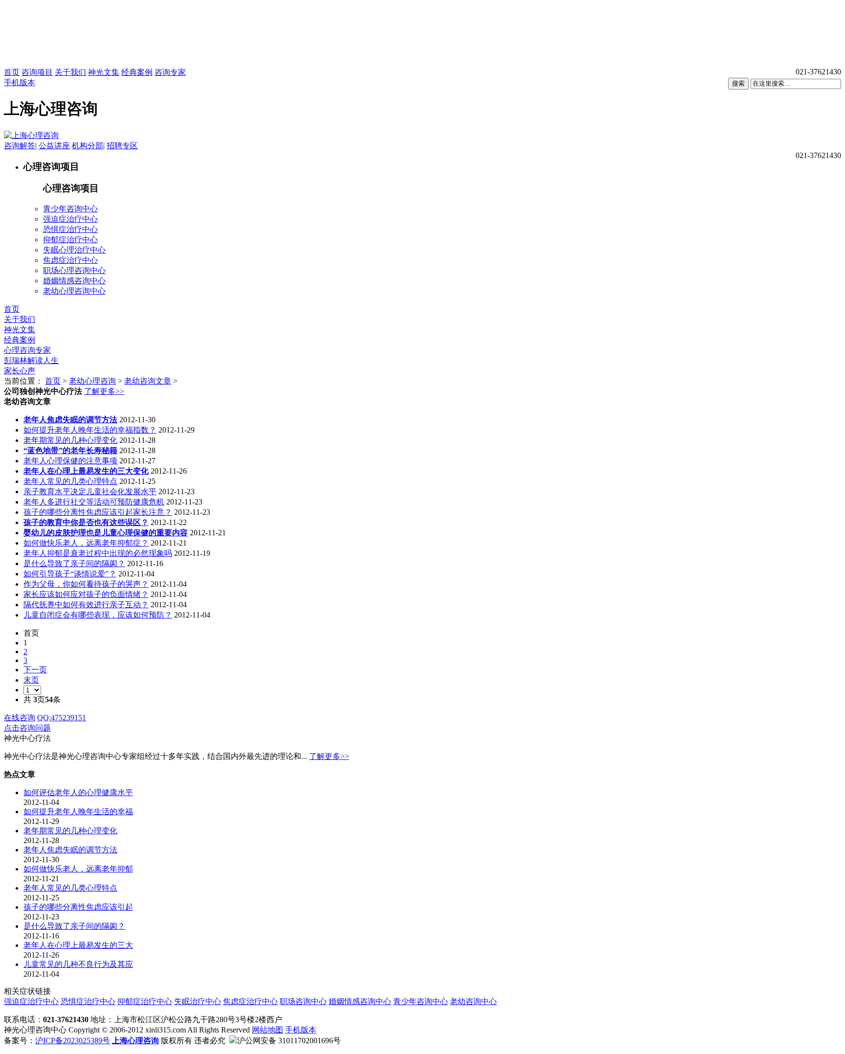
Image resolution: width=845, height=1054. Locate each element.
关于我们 (70, 72)
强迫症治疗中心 (70, 219)
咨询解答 (19, 145)
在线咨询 (19, 717)
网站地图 (267, 1030)
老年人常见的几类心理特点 (70, 481)
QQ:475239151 (61, 717)
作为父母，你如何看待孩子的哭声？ (86, 584)
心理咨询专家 (27, 350)
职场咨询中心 (303, 1001)
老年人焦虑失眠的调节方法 (70, 850)
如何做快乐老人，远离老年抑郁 (78, 869)
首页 (12, 72)
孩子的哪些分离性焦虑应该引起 (78, 907)
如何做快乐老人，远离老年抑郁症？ (86, 543)
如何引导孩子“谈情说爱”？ (69, 574)
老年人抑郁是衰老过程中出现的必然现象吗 (97, 553)
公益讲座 (54, 145)
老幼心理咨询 (92, 381)
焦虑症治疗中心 (70, 260)
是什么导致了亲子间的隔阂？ (74, 563)
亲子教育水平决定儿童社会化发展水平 (89, 491)
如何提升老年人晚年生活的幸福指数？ (89, 430)
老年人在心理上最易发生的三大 (78, 945)
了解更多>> (104, 391)
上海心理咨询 (135, 1040)
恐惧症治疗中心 (70, 229)
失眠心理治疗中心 (74, 250)
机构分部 (87, 145)
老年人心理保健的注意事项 (70, 461)
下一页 (35, 669)
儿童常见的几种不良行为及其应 (78, 964)
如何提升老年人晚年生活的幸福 (78, 811)
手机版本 (19, 82)
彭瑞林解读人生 (31, 360)
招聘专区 (122, 145)
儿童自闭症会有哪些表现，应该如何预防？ (97, 615)
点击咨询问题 (27, 728)
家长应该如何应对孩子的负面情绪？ (86, 594)
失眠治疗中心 (197, 1001)
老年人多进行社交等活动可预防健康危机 (93, 502)
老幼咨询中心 (473, 1001)
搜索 (738, 83)
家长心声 (19, 371)
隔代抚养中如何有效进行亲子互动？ (86, 604)
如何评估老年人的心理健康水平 (78, 792)
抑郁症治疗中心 (70, 239)
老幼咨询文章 (147, 381)
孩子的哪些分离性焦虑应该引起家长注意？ (97, 512)
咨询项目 (37, 72)
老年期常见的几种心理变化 (70, 440)
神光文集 (103, 72)
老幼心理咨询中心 (74, 291)
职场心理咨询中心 (74, 270)
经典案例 (137, 72)
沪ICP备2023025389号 (72, 1040)
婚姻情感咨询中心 (74, 280)
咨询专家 (170, 72)
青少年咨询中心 (70, 209)
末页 (31, 680)
